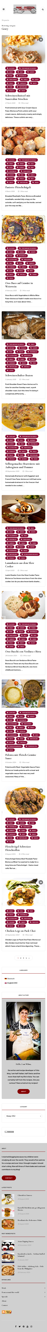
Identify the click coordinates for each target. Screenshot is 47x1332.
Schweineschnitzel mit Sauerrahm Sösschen (17, 97)
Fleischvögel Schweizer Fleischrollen (18, 848)
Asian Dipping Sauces (26, 1241)
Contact (8, 1178)
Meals (4, 1288)
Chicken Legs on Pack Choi (20, 931)
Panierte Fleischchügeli (18, 187)
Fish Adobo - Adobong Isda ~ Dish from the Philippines (30, 1267)
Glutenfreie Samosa (25, 1195)
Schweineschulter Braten (19, 375)
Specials (5, 1296)
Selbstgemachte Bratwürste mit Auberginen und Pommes (22, 465)
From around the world (10, 1292)
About (23, 1091)
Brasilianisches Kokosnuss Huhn (30, 1220)
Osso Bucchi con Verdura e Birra (23, 651)
